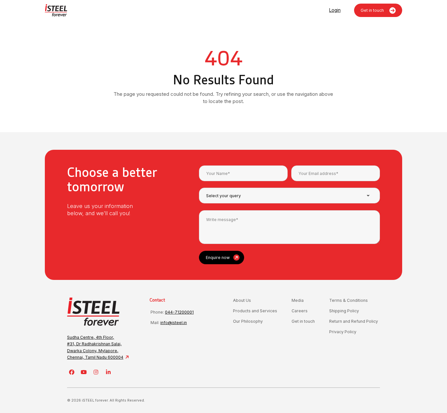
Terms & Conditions (348, 300)
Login (335, 10)
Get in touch (373, 10)
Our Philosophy (248, 321)
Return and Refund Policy (353, 321)
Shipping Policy (344, 310)
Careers (300, 310)
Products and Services (255, 310)
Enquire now (218, 257)
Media (298, 300)
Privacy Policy (342, 331)
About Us (242, 300)
